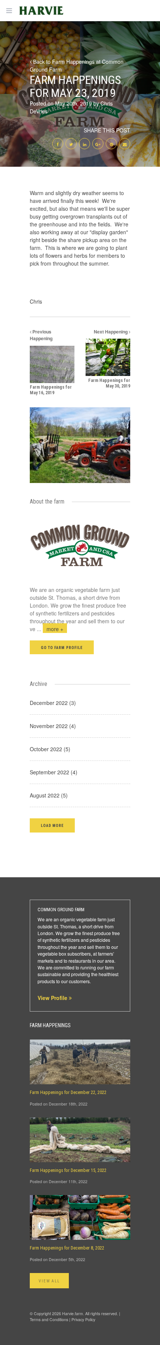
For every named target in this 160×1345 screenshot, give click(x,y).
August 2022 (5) (49, 795)
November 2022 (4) (53, 726)
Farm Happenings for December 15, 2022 (68, 1170)
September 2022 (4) (53, 772)
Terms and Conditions (49, 1319)
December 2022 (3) (53, 702)
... (50, 629)
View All (49, 1281)
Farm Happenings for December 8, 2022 (67, 1248)
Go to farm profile (62, 647)
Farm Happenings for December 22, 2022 (68, 1092)
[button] (52, 825)
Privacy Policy (83, 1319)
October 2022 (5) (50, 749)
